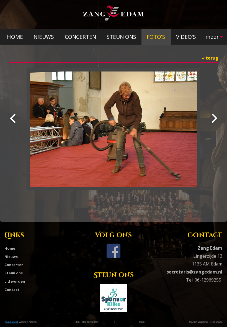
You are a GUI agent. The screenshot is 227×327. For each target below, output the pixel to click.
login (142, 322)
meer (212, 36)
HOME (15, 36)
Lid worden (14, 281)
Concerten (14, 264)
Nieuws (11, 256)
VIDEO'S (186, 36)
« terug (210, 58)
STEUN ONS (121, 36)
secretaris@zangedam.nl (194, 272)
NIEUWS (43, 36)
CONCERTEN (80, 36)
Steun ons (13, 272)
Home (9, 248)
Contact (11, 289)
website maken (27, 322)
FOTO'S (156, 36)
